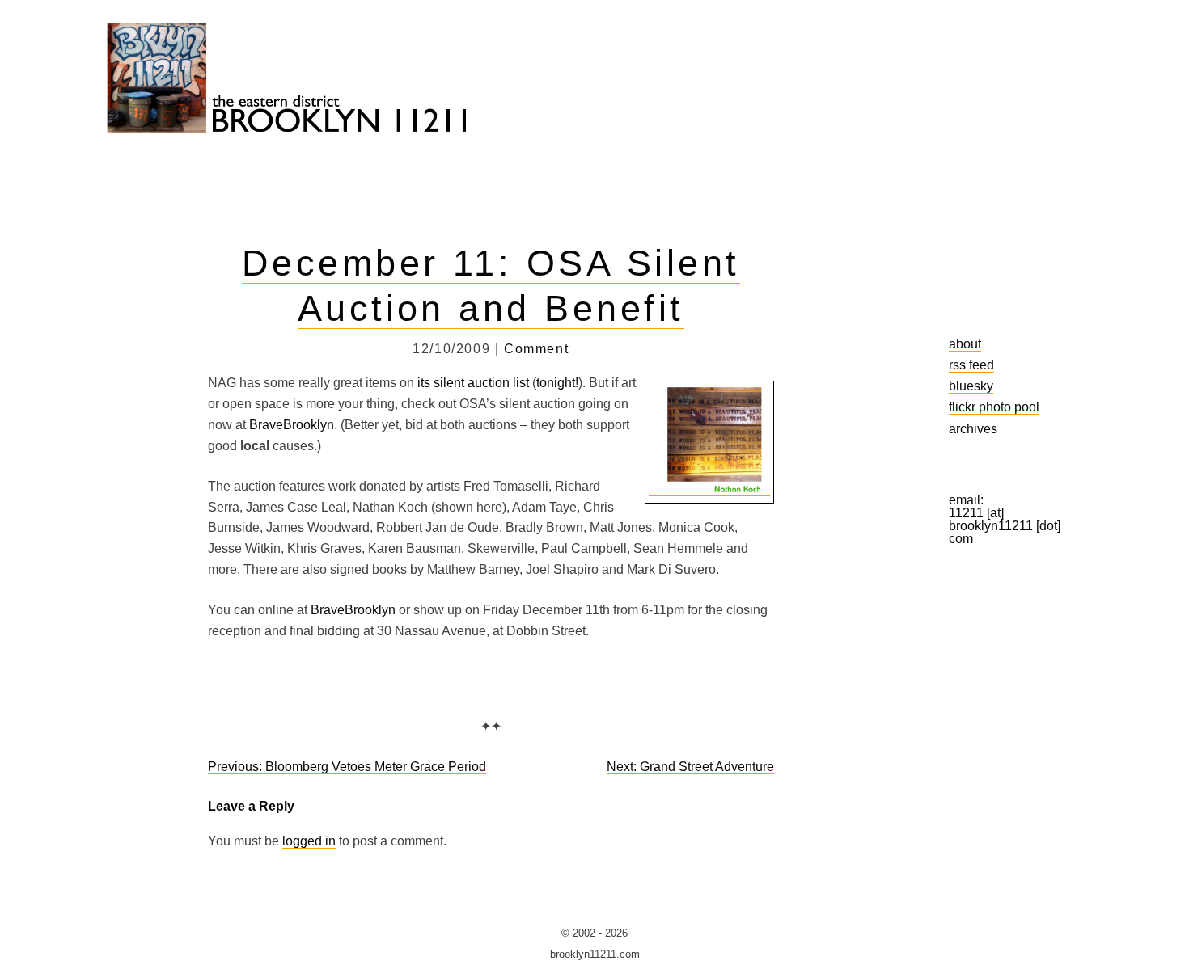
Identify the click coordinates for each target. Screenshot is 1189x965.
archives (973, 428)
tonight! (557, 383)
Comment (536, 349)
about (965, 343)
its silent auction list (473, 383)
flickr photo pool (994, 406)
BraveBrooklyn (291, 425)
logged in (309, 841)
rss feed (971, 364)
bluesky (971, 385)
